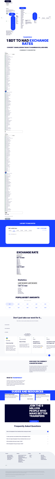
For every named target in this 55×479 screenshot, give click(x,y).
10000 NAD (18, 273)
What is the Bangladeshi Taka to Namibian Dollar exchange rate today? (19, 431)
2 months (21, 230)
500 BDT (17, 262)
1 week (14, 230)
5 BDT (17, 259)
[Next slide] (49, 355)
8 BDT (27, 307)
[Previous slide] (47, 355)
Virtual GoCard (12, 14)
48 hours (10, 230)
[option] (27, 55)
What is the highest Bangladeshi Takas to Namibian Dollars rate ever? (19, 438)
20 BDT (17, 260)
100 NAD (17, 270)
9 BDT (36, 307)
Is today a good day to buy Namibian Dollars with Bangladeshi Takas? (18, 436)
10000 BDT (18, 264)
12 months (30, 230)
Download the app (34, 421)
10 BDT (45, 307)
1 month (18, 230)
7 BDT (19, 307)
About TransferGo (30, 398)
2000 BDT (18, 263)
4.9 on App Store (7, 324)
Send (7, 218)
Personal (7, 1)
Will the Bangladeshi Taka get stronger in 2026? (15, 443)
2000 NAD (18, 272)
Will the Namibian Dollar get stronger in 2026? (15, 441)
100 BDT (17, 261)
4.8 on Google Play (7, 328)
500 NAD (17, 271)
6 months (26, 230)
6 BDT (10, 307)
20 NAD (17, 269)
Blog (47, 399)
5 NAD (17, 268)
